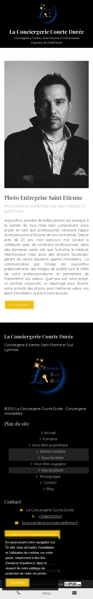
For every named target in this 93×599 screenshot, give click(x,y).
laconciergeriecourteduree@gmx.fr (50, 523)
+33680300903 (50, 516)
